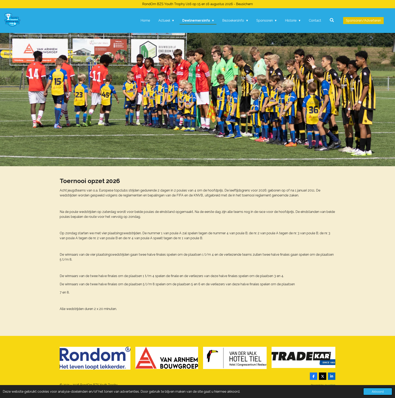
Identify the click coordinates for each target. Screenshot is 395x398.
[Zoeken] (332, 20)
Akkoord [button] (378, 391)
